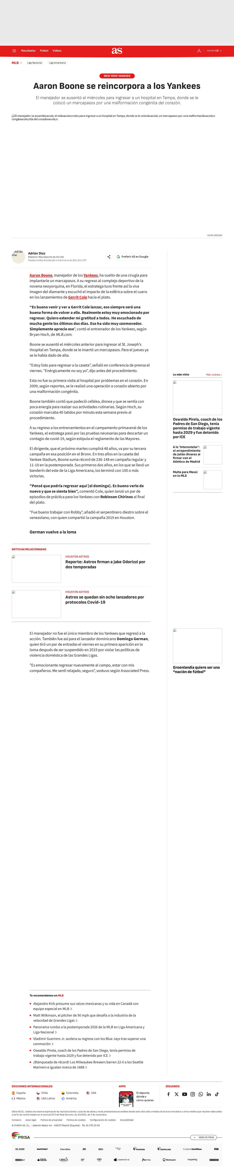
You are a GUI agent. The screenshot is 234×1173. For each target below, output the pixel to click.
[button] (109, 256)
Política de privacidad (51, 1120)
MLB (15, 63)
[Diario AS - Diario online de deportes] (117, 51)
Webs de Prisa (206, 1137)
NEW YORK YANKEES (117, 76)
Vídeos (57, 50)
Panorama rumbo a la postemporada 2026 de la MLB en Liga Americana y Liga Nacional (88, 1030)
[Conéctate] (199, 51)
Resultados (28, 50)
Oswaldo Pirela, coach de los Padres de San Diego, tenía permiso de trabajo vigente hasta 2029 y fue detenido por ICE (84, 1053)
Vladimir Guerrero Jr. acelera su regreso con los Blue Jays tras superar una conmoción (89, 1041)
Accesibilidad (126, 1120)
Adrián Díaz (36, 253)
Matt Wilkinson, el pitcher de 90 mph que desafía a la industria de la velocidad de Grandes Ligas (84, 1018)
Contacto (16, 1120)
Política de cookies (76, 1120)
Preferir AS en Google (135, 256)
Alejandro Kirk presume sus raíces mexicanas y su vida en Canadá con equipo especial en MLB (86, 1006)
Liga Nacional (34, 62)
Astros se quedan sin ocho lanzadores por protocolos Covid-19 (104, 599)
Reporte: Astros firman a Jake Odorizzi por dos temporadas (105, 564)
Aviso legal (31, 1120)
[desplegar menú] (14, 50)
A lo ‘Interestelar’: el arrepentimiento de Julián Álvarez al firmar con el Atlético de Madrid (187, 454)
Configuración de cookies (103, 1120)
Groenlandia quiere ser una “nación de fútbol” (196, 669)
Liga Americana (57, 62)
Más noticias (213, 374)
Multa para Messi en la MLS (185, 474)
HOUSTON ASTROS (77, 556)
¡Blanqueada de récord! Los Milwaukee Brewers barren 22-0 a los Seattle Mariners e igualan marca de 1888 (88, 1065)
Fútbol (44, 50)
